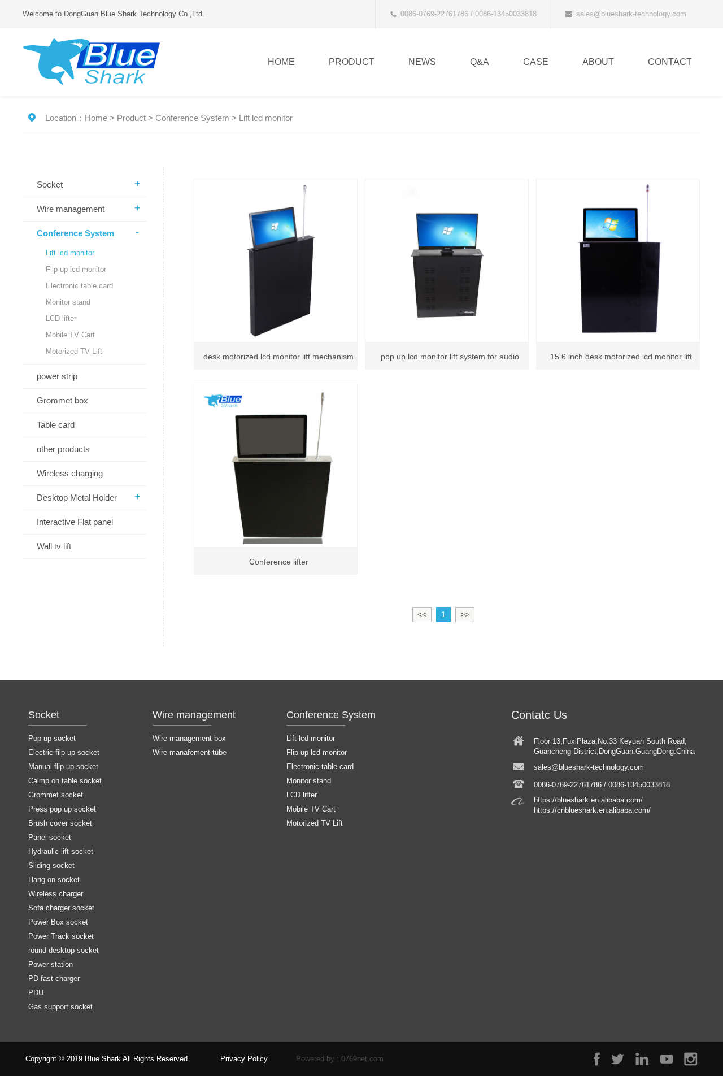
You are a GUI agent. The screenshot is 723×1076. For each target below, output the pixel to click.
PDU (35, 992)
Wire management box (189, 738)
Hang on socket (54, 879)
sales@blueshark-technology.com (631, 14)
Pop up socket (52, 738)
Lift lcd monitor (266, 118)
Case (535, 62)
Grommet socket (55, 795)
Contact (670, 62)
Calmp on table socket (65, 780)
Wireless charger (55, 894)
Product (131, 118)
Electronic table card (79, 285)
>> (464, 614)
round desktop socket (63, 950)
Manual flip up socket (63, 766)
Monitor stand (68, 302)
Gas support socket (60, 1007)
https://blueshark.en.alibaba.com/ (588, 800)
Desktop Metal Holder (77, 497)
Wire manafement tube (190, 752)
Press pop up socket (62, 809)
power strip (57, 376)
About (598, 62)
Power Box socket (58, 922)
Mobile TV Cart (70, 335)
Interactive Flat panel (75, 522)
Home (281, 62)
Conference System (192, 118)
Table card (56, 424)
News (422, 62)
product (351, 62)
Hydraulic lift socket (60, 851)
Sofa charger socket (61, 908)
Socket (50, 184)
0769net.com (362, 1059)
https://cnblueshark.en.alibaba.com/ (592, 810)
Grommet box (62, 400)
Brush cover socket (60, 823)
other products (63, 449)
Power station (50, 964)
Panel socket (49, 837)
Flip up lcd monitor (76, 269)
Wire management (70, 209)
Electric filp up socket (63, 752)
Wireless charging (70, 473)
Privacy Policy (244, 1059)
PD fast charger (54, 978)
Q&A (479, 62)
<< (421, 614)
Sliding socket (51, 865)
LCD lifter (61, 318)
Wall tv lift (54, 546)
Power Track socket (61, 936)
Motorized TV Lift (74, 351)
